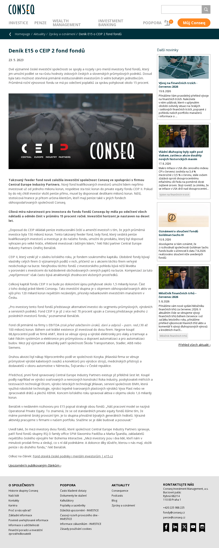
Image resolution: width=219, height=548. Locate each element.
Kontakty (14, 500)
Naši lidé (14, 495)
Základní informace (20, 515)
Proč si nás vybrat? (20, 510)
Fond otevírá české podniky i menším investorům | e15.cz (73, 456)
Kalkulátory (67, 500)
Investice (18, 22)
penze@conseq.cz (174, 517)
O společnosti (21, 485)
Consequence (120, 490)
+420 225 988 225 (174, 507)
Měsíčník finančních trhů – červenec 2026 (178, 295)
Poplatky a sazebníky (72, 505)
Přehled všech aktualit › (194, 345)
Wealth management (67, 22)
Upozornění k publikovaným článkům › (35, 465)
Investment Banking (110, 22)
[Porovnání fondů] (167, 22)
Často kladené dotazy (73, 490)
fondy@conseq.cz (174, 512)
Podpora (152, 22)
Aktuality (39, 34)
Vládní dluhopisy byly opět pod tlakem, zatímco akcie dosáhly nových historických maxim (181, 155)
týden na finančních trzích (174, 194)
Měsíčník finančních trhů (173, 335)
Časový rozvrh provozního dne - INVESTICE (79, 517)
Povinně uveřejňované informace (28, 520)
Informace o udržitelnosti (24, 525)
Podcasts (117, 495)
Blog (114, 500)
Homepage (22, 34)
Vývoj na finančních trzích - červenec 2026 (178, 85)
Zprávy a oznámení (62, 34)
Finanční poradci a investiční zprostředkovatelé (26, 532)
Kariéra (13, 505)
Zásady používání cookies (76, 529)
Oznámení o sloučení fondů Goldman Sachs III (178, 233)
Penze (40, 22)
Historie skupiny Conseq (23, 490)
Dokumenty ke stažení (73, 495)
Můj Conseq (194, 22)
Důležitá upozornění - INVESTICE (79, 510)
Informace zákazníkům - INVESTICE (80, 524)
